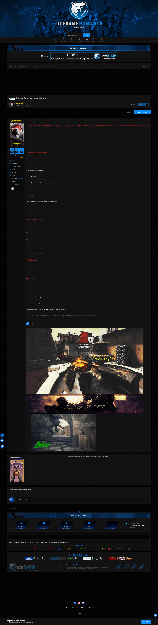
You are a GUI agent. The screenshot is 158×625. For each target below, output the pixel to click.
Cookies (89, 607)
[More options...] (147, 121)
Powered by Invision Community (79, 615)
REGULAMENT (60, 567)
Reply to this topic (142, 112)
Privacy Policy (75, 607)
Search (87, 41)
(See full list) (49, 537)
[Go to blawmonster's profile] (11, 105)
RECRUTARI (60, 569)
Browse (55, 41)
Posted (31, 121)
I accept (147, 622)
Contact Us (82, 607)
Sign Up (86, 35)
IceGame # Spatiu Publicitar (79, 48)
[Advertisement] (79, 82)
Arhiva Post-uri (27, 105)
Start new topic (127, 112)
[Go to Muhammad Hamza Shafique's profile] (127, 524)
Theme (67, 607)
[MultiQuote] (27, 323)
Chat (93, 41)
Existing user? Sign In (73, 35)
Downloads (79, 41)
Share (133, 105)
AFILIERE (59, 566)
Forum (59, 564)
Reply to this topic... (24, 499)
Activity (71, 41)
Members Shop (101, 41)
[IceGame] (25, 566)
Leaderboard (63, 41)
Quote (32, 324)
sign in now (41, 492)
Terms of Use (30, 623)
